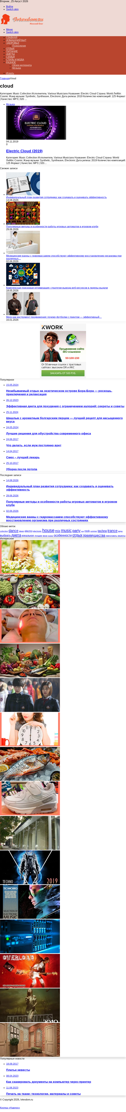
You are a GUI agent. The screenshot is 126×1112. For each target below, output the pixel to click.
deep (21, 531)
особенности (63, 535)
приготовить (111, 536)
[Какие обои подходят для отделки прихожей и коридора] (30, 1056)
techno (102, 531)
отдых (77, 535)
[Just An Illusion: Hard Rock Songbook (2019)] (30, 1021)
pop (82, 531)
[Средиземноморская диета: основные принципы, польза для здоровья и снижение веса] (30, 676)
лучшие (38, 535)
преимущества (94, 535)
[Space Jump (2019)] (30, 883)
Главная (5, 78)
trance (113, 531)
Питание (12, 51)
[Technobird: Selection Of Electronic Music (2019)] (30, 918)
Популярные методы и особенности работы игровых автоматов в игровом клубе (52, 226)
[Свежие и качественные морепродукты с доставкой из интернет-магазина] (30, 780)
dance (13, 531)
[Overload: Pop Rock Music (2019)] (30, 987)
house (48, 530)
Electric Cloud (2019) (24, 151)
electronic (37, 531)
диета (16, 535)
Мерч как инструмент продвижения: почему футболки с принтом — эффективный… (54, 317)
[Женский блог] (22, 24)
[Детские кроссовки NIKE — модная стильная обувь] (30, 814)
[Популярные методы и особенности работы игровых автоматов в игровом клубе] (23, 223)
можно (50, 536)
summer (93, 531)
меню (45, 536)
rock (87, 531)
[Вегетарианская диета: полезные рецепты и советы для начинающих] (30, 607)
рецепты (121, 536)
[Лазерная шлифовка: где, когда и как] (30, 642)
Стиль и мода (15, 59)
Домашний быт (16, 40)
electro (28, 531)
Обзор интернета (22, 65)
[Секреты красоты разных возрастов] (30, 573)
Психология (19, 45)
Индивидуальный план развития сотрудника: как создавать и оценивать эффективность (56, 197)
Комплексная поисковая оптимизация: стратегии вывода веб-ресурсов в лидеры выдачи (57, 288)
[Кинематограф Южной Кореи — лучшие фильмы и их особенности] (30, 711)
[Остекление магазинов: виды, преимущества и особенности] (30, 849)
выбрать (5, 535)
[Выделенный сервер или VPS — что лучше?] (30, 952)
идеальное (28, 535)
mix (57, 531)
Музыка (16, 68)
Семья (10, 57)
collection (4, 531)
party (76, 531)
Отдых (10, 48)
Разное (11, 62)
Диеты (10, 54)
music (66, 530)
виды (120, 531)
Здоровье (12, 43)
